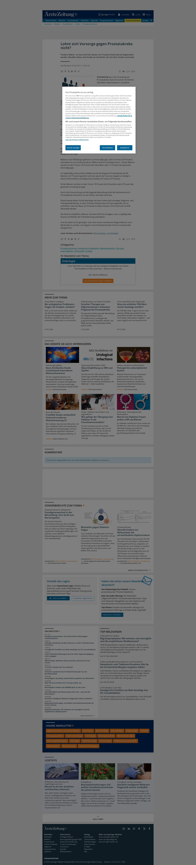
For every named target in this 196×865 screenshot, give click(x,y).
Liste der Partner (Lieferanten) (76, 140)
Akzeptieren (124, 148)
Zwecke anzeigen (73, 148)
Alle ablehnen (107, 148)
